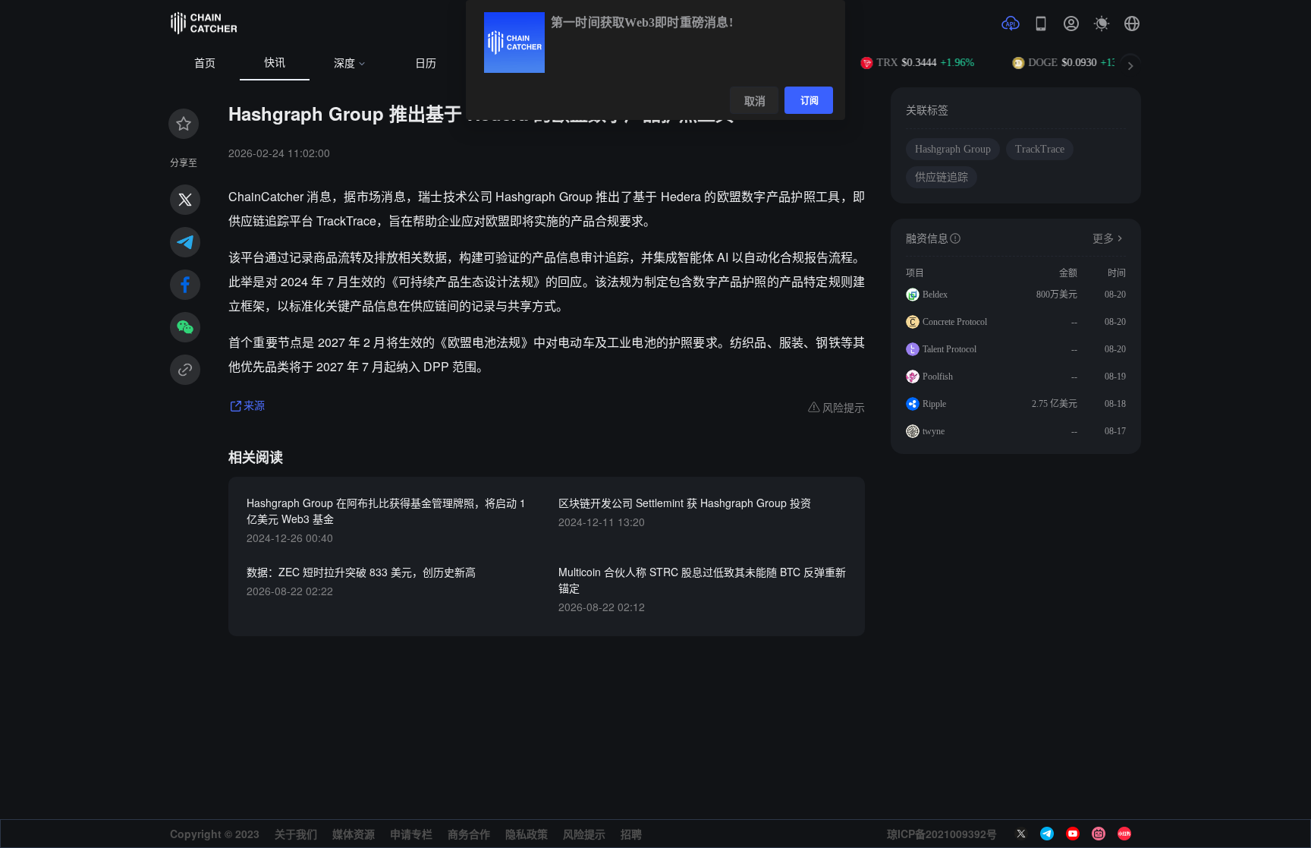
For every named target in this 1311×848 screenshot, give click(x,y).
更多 (1103, 238)
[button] (1132, 23)
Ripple (934, 404)
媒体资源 (353, 833)
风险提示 (584, 833)
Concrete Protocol (955, 322)
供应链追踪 (941, 177)
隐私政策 (526, 833)
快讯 (274, 62)
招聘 (631, 833)
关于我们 (296, 833)
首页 (204, 63)
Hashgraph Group (953, 149)
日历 (425, 63)
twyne (934, 431)
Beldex (935, 294)
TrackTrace (1039, 149)
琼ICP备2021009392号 (942, 833)
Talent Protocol (949, 349)
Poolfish (938, 376)
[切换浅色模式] (1101, 23)
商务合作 (469, 833)
